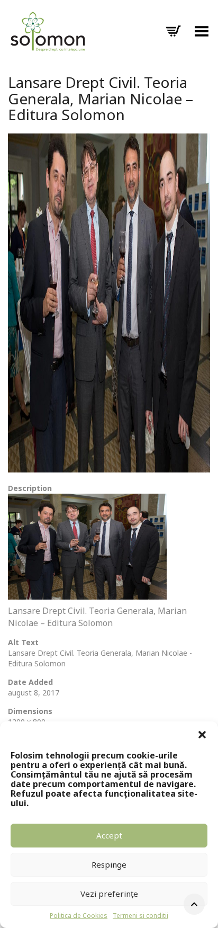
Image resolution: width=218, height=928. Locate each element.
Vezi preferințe (109, 893)
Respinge (109, 864)
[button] (202, 734)
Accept (109, 835)
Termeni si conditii (140, 915)
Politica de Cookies (78, 915)
